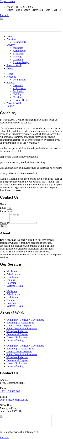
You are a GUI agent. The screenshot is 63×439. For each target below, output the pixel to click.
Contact (10, 68)
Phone (3, 211)
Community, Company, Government (25, 319)
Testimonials (19, 42)
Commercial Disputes (17, 334)
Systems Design (21, 62)
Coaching (18, 59)
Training (17, 56)
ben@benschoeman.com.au (14, 399)
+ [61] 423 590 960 (10, 391)
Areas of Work (13, 65)
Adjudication (19, 50)
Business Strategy (15, 340)
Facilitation (18, 53)
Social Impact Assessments (20, 322)
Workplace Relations (17, 331)
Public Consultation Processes (21, 328)
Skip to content (7, 1)
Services (10, 44)
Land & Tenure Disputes (19, 325)
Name (3, 204)
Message (5, 222)
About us (11, 39)
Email (3, 207)
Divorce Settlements (16, 337)
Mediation (18, 47)
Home (9, 36)
